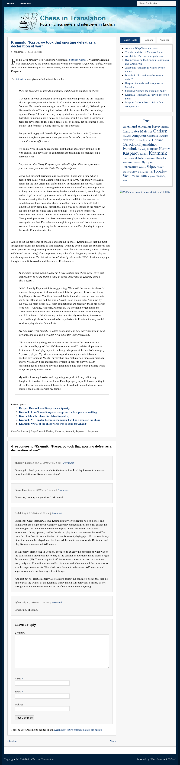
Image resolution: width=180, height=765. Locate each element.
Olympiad (147, 162)
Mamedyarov (150, 158)
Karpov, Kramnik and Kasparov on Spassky (44, 408)
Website (19, 704)
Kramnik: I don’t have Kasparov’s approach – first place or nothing (58, 412)
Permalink (68, 462)
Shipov (151, 166)
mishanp (19, 51)
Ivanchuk (130, 148)
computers (139, 135)
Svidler (143, 171)
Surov (133, 171)
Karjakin (152, 148)
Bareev (156, 126)
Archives (25, 3)
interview (21, 79)
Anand (41, 431)
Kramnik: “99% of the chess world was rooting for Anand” (53, 424)
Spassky (126, 171)
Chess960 (127, 136)
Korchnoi (144, 154)
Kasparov (59, 431)
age (124, 126)
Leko (125, 158)
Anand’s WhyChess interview (141, 48)
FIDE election (135, 140)
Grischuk (131, 144)
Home (10, 3)
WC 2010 (141, 176)
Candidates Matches (138, 131)
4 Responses (92, 431)
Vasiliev (129, 175)
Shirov (160, 166)
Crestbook (152, 135)
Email (19, 691)
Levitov (131, 158)
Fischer (49, 431)
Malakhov (140, 158)
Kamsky (142, 149)
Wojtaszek (151, 176)
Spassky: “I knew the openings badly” (146, 90)
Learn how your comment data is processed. (78, 729)
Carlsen (160, 131)
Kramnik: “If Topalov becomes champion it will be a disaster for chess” (60, 420)
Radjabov (142, 167)
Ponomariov (130, 166)
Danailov (163, 135)
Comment (20, 632)
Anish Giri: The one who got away (144, 56)
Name (19, 678)
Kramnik (70, 431)
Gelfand (157, 139)
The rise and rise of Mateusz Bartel (144, 52)
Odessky (136, 162)
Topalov (80, 431)
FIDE (125, 140)
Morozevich (161, 158)
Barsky (165, 126)
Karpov (164, 148)
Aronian (144, 126)
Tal (151, 171)
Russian (24, 431)
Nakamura (127, 162)
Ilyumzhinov (148, 144)
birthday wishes (77, 59)
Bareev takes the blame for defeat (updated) (44, 416)
